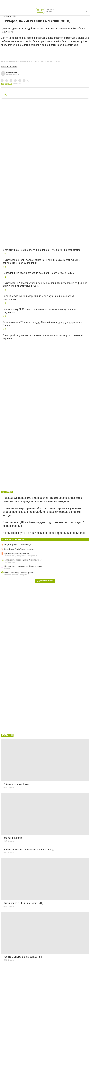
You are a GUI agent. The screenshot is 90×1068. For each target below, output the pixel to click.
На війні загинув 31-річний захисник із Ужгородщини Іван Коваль (44, 533)
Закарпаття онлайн (9, 67)
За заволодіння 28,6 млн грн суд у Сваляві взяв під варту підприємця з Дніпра (42, 324)
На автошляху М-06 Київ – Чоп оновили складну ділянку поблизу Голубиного (39, 311)
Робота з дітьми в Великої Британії (23, 956)
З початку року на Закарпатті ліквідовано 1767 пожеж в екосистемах (41, 249)
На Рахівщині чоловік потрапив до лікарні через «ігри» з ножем (38, 273)
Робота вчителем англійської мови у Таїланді (29, 849)
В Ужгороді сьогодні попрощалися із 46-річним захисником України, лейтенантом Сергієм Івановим (41, 261)
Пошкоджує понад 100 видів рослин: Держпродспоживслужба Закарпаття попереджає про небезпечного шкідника (42, 499)
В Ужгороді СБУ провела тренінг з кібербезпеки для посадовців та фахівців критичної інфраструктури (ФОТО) (45, 285)
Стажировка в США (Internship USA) (23, 903)
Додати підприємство (45, 581)
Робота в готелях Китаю (17, 784)
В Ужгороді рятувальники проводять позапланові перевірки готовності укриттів (43, 337)
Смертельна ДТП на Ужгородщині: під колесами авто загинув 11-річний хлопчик (44, 524)
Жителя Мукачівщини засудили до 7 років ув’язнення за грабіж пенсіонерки (38, 298)
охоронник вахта (13, 837)
